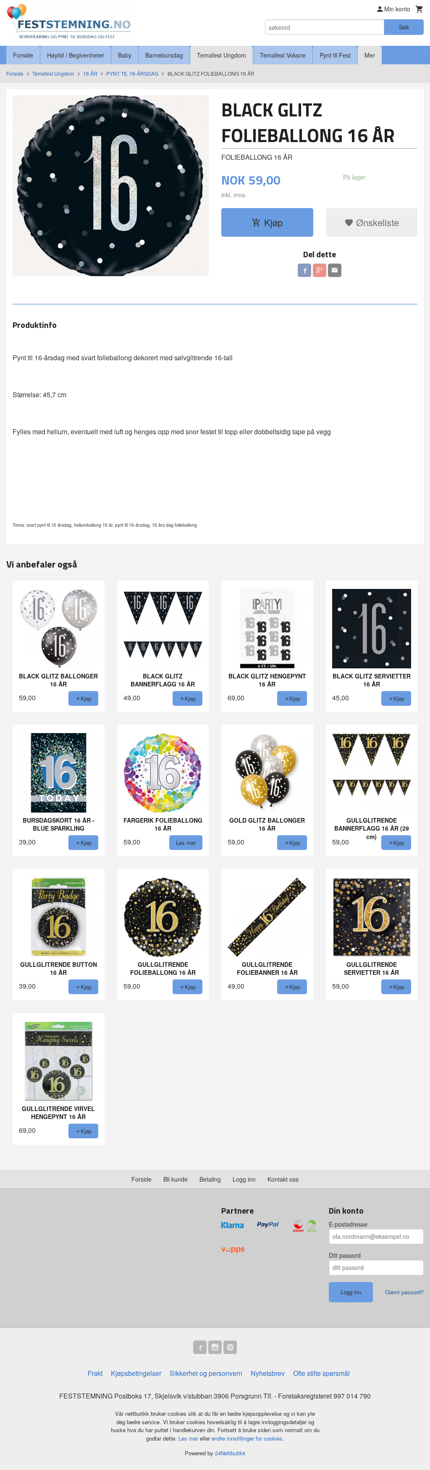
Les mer (189, 1438)
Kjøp (273, 222)
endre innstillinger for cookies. (248, 1438)
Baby (124, 55)
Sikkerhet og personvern (206, 1373)
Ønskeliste (376, 222)
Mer (369, 55)
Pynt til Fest (335, 55)
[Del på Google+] (319, 270)
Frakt (95, 1373)
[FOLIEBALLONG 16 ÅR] (111, 187)
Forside (23, 55)
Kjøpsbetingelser (136, 1373)
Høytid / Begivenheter (75, 55)
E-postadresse (348, 1224)
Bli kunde (175, 1179)
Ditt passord (345, 1255)
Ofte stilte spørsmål (321, 1373)
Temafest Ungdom (221, 55)
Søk (404, 27)
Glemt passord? (404, 1292)
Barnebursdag (164, 55)
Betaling (210, 1179)
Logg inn (244, 1179)
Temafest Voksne (283, 55)
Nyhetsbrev (268, 1373)
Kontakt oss (283, 1179)
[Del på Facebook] (304, 270)
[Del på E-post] (334, 270)
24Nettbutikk (230, 1453)
